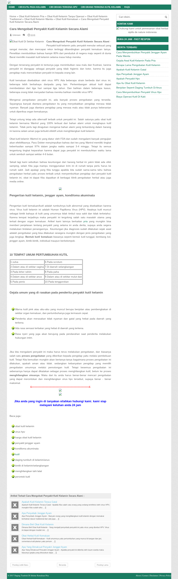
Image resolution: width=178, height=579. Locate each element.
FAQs (127, 7)
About (138, 575)
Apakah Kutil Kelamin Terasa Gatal (39, 502)
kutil (17, 454)
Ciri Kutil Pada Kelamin (32, 7)
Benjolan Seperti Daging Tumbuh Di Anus (139, 87)
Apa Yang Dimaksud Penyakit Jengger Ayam (44, 547)
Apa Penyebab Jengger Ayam (37, 513)
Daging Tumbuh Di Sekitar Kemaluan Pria (31, 575)
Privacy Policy (165, 575)
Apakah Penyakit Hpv (128, 78)
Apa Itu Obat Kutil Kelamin (130, 83)
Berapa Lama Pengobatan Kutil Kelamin (138, 65)
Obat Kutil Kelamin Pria (31, 16)
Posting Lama (102, 565)
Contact (145, 575)
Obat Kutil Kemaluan (67, 19)
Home (12, 7)
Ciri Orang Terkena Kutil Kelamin (101, 7)
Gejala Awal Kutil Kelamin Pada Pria (136, 60)
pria (85, 221)
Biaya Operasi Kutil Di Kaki (130, 96)
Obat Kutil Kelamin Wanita (38, 19)
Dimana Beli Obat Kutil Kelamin (38, 524)
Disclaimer (154, 575)
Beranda (62, 565)
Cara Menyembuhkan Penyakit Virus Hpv (138, 92)
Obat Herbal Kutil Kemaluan (36, 536)
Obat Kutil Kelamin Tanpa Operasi (65, 16)
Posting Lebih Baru (20, 565)
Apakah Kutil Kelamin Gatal (131, 69)
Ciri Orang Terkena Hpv (63, 7)
